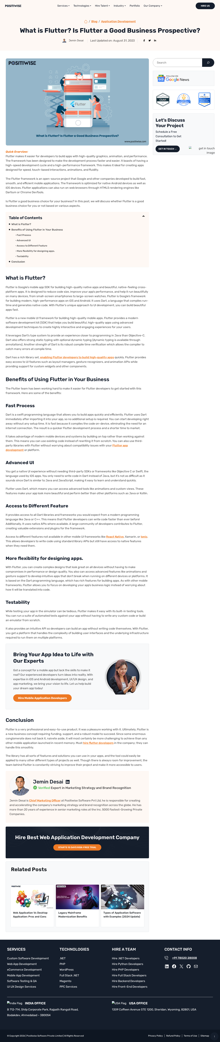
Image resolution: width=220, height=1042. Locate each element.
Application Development (118, 21)
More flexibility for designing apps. (36, 251)
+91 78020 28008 (184, 957)
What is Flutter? (21, 224)
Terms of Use (190, 1035)
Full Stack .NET (69, 975)
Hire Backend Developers (128, 981)
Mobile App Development (23, 975)
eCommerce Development (24, 969)
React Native (115, 536)
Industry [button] (119, 5)
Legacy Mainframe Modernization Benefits (72, 914)
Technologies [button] (81, 5)
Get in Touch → (167, 149)
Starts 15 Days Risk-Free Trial (77, 847)
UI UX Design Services (21, 986)
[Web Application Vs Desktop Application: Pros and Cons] (32, 897)
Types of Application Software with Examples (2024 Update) (122, 914)
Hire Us (205, 6)
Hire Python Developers (127, 964)
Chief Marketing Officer (45, 800)
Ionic (144, 536)
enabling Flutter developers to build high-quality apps (77, 357)
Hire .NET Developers (125, 958)
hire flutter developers (98, 743)
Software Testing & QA (22, 981)
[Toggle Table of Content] (143, 216)
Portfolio (135, 5)
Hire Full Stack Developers (129, 975)
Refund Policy (173, 1035)
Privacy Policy (155, 1035)
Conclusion (18, 261)
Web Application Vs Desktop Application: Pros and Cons (30, 914)
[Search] (208, 62)
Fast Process (24, 235)
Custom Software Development (28, 958)
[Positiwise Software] (86, 21)
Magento (65, 981)
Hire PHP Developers (125, 969)
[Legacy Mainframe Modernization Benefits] (77, 897)
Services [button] (62, 5)
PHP (62, 964)
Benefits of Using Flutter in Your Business (37, 229)
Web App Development (22, 964)
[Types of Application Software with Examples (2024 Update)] (122, 897)
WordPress (67, 969)
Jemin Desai (48, 782)
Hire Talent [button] (101, 5)
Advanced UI (24, 240)
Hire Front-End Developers (129, 986)
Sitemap (205, 1035)
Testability (23, 256)
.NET (63, 958)
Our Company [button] (152, 5)
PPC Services (68, 986)
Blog (94, 21)
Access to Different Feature (32, 245)
